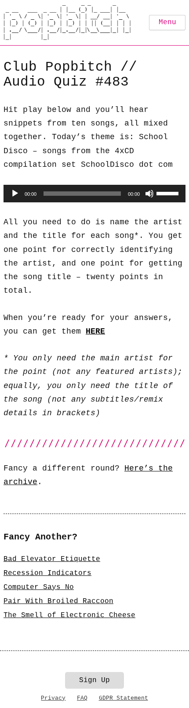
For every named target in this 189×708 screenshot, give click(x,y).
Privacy (53, 698)
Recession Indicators (47, 573)
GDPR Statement (123, 698)
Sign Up (94, 680)
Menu (167, 22)
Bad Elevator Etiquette (52, 559)
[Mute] (149, 193)
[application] (94, 193)
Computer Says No (39, 587)
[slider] (168, 193)
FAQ (82, 698)
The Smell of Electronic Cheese (69, 615)
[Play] (15, 193)
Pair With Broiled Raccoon (58, 601)
